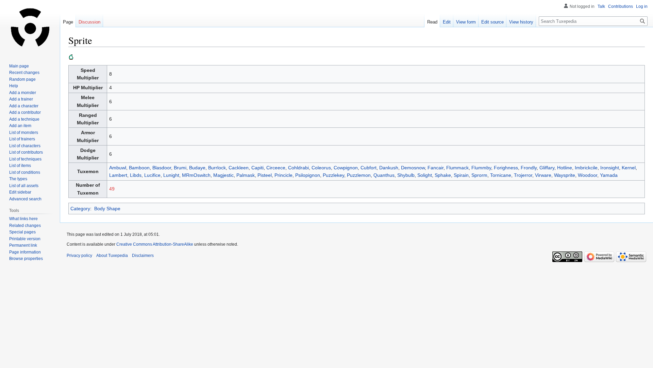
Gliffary (546, 167)
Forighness (506, 167)
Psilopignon (307, 175)
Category (80, 208)
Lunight (171, 175)
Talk (601, 6)
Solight (424, 175)
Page (68, 22)
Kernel (629, 167)
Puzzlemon (359, 175)
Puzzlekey (333, 175)
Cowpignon (346, 167)
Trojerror (523, 175)
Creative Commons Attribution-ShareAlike (154, 244)
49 (112, 188)
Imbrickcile (586, 167)
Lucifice (152, 175)
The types (18, 179)
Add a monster (22, 92)
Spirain (461, 175)
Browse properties (26, 258)
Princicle (283, 175)
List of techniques (25, 159)
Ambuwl (117, 167)
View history (521, 22)
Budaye (197, 167)
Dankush (388, 167)
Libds (135, 175)
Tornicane (500, 175)
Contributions (620, 6)
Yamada (609, 175)
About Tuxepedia (112, 255)
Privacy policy (79, 255)
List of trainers (22, 139)
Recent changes (24, 72)
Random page (22, 79)
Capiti (257, 167)
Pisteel (264, 175)
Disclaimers (143, 255)
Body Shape (107, 208)
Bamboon (139, 167)
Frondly (529, 167)
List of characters (24, 145)
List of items (20, 165)
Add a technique (24, 119)
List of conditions (24, 172)
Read (432, 22)
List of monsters (23, 132)
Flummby (481, 167)
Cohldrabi (298, 167)
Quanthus (384, 175)
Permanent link (23, 245)
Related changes (25, 225)
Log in (642, 6)
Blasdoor (161, 167)
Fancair (435, 167)
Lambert (118, 175)
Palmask (245, 175)
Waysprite (564, 175)
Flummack (457, 167)
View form (466, 22)
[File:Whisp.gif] (71, 56)
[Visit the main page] (30, 27)
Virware (543, 175)
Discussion (89, 22)
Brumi (180, 167)
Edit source (492, 22)
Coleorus (321, 167)
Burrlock (217, 167)
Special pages (22, 232)
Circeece (275, 167)
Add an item (20, 125)
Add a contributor (25, 112)
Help (13, 85)
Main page (19, 66)
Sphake (443, 175)
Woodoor (587, 175)
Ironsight (609, 167)
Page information (25, 252)
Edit (447, 22)
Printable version (24, 238)
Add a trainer (21, 99)
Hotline (564, 167)
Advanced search (25, 199)
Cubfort (368, 167)
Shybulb (406, 175)
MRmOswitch (196, 175)
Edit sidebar (20, 192)
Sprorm (479, 175)
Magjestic (223, 175)
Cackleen (239, 167)
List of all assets (23, 185)
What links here (23, 218)
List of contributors (26, 152)
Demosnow (413, 167)
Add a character (23, 106)
